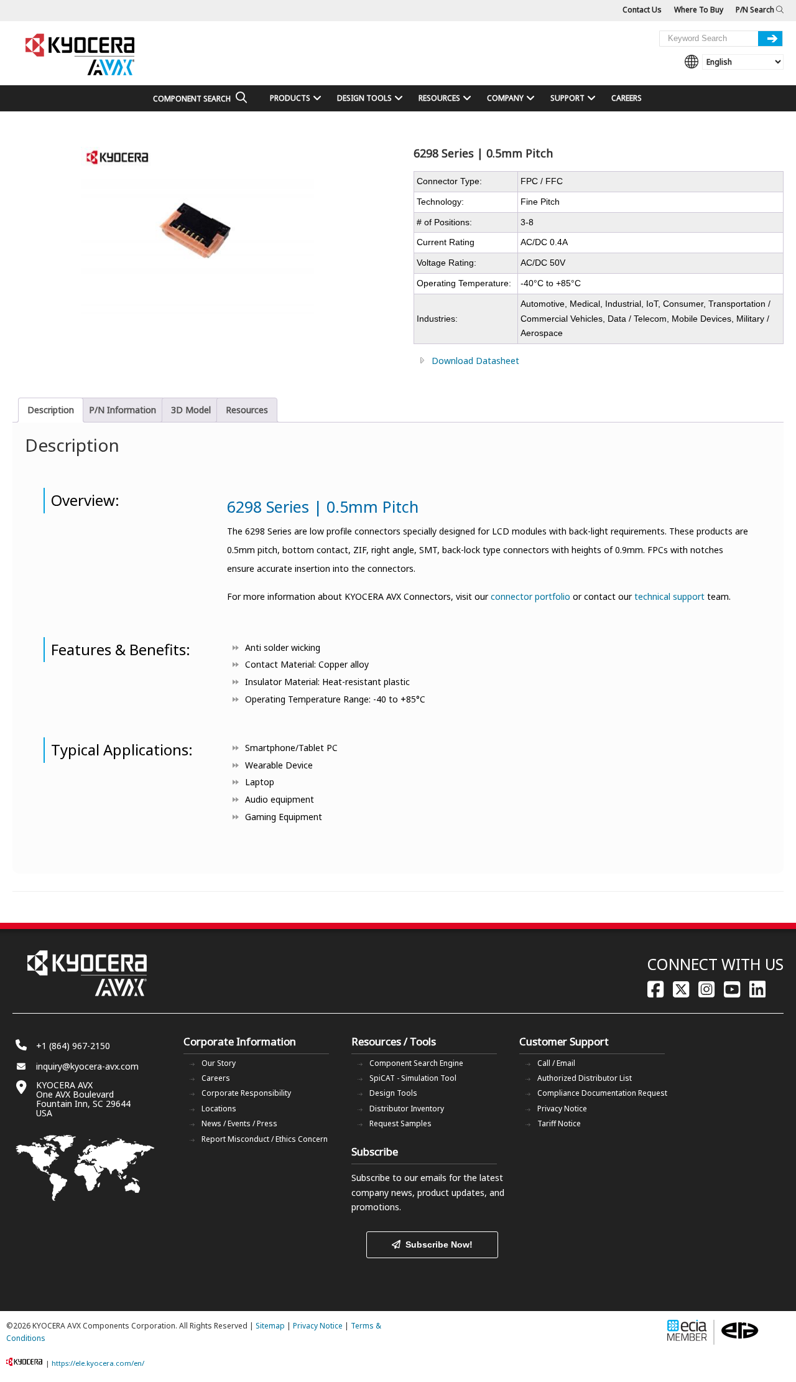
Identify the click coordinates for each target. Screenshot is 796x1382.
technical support (669, 596)
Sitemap (270, 1325)
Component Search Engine (416, 1063)
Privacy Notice (562, 1108)
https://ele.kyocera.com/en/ (98, 1363)
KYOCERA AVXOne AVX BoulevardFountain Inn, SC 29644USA (83, 1099)
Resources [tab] (247, 410)
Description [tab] (50, 410)
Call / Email (556, 1063)
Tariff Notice (559, 1123)
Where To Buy (698, 9)
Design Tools (393, 1093)
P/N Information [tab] (122, 410)
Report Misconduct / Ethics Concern (264, 1139)
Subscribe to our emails (399, 1178)
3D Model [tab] (191, 410)
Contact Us (642, 9)
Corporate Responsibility (246, 1093)
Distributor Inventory (406, 1108)
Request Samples (400, 1123)
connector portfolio (530, 596)
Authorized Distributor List (584, 1078)
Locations (218, 1108)
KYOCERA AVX (80, 55)
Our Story (218, 1063)
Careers (215, 1078)
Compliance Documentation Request (602, 1093)
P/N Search (756, 9)
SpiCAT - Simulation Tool (412, 1078)
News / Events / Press (239, 1123)
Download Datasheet (475, 361)
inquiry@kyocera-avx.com (87, 1066)
